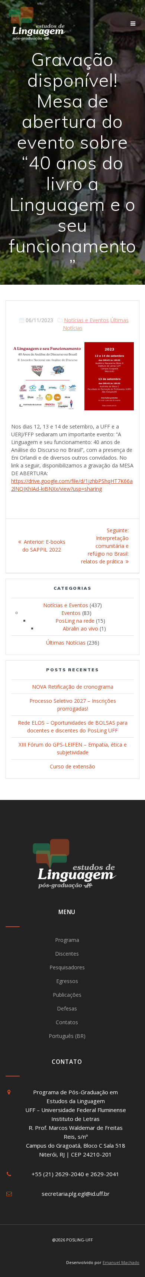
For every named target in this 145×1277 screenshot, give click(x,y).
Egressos (67, 981)
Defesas (67, 1008)
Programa (67, 939)
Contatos (67, 1022)
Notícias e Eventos (86, 320)
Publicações (67, 994)
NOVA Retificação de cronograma (72, 686)
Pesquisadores (67, 967)
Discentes (67, 953)
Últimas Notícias (66, 642)
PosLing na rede (74, 620)
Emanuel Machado (121, 1262)
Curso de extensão (72, 766)
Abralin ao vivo (80, 628)
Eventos (71, 612)
